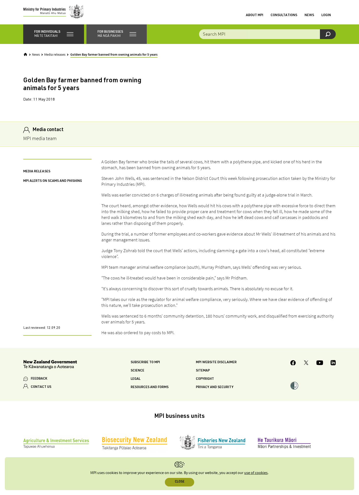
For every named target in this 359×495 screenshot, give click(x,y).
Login (326, 15)
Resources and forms (150, 387)
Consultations (284, 15)
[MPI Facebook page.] (293, 363)
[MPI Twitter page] (306, 363)
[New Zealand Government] (50, 365)
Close (179, 482)
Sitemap (203, 370)
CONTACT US (41, 387)
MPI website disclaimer (216, 362)
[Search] (328, 34)
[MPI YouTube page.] (319, 363)
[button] (53, 34)
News (309, 15)
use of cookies (256, 472)
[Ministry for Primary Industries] (53, 12)
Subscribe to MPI (145, 362)
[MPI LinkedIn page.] (333, 363)
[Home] (25, 54)
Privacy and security (214, 387)
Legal (135, 379)
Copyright (205, 379)
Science (137, 370)
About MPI (254, 15)
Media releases (54, 54)
